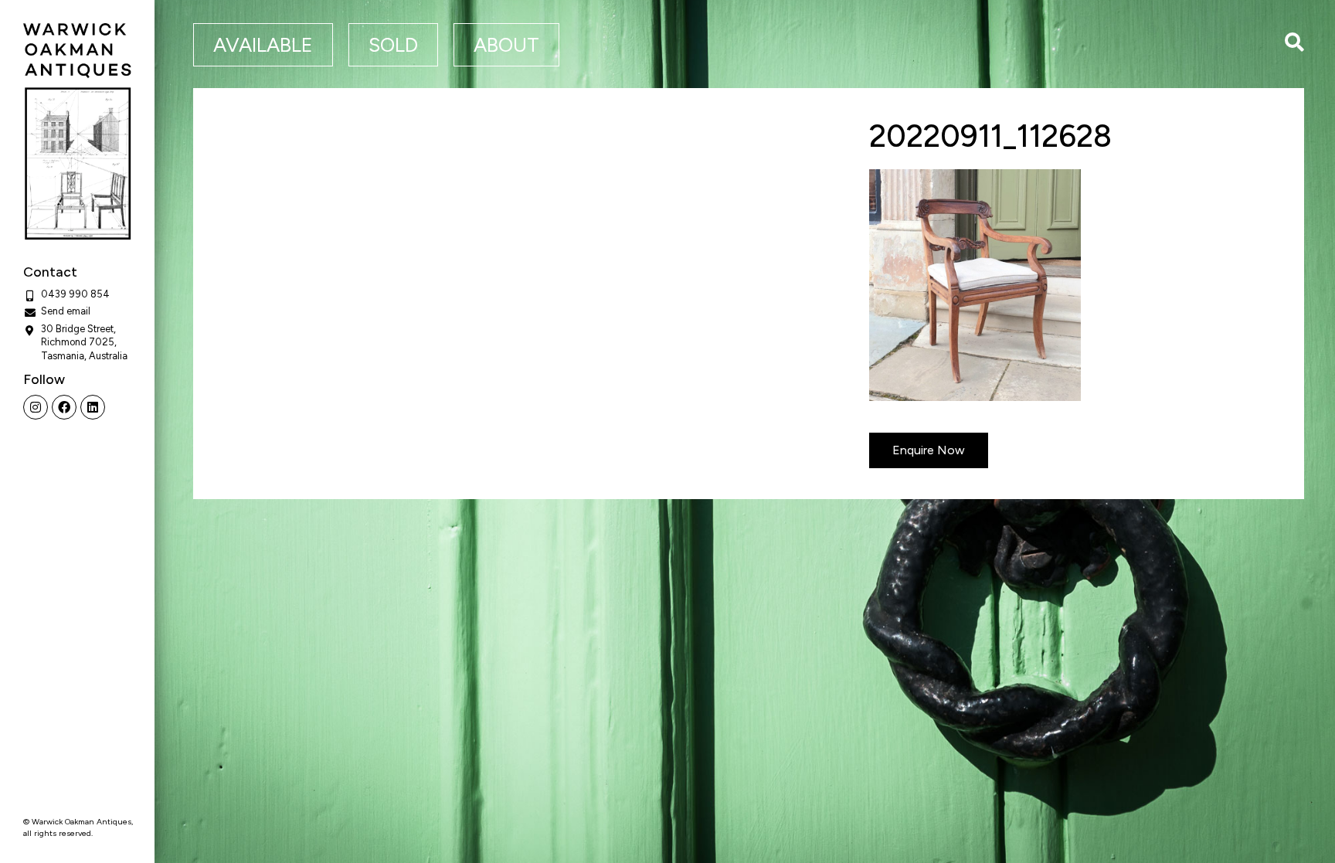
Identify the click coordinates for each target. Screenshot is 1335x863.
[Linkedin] (92, 407)
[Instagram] (35, 407)
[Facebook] (64, 407)
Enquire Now (928, 450)
